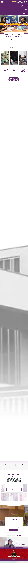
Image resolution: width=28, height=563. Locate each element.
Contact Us (24, 2)
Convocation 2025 (25, 14)
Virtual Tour (25, 10)
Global (14, 4)
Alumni (11, 4)
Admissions (2, 4)
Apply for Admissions (14, 1)
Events (19, 4)
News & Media (22, 5)
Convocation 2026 (20, 1)
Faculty (9, 4)
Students (5, 4)
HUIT (20, 2)
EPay (22, 2)
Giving (17, 4)
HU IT (26, 11)
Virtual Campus (26, 8)
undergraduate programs (13, 47)
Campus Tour (13, 529)
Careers (17, 2)
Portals (24, 1)
